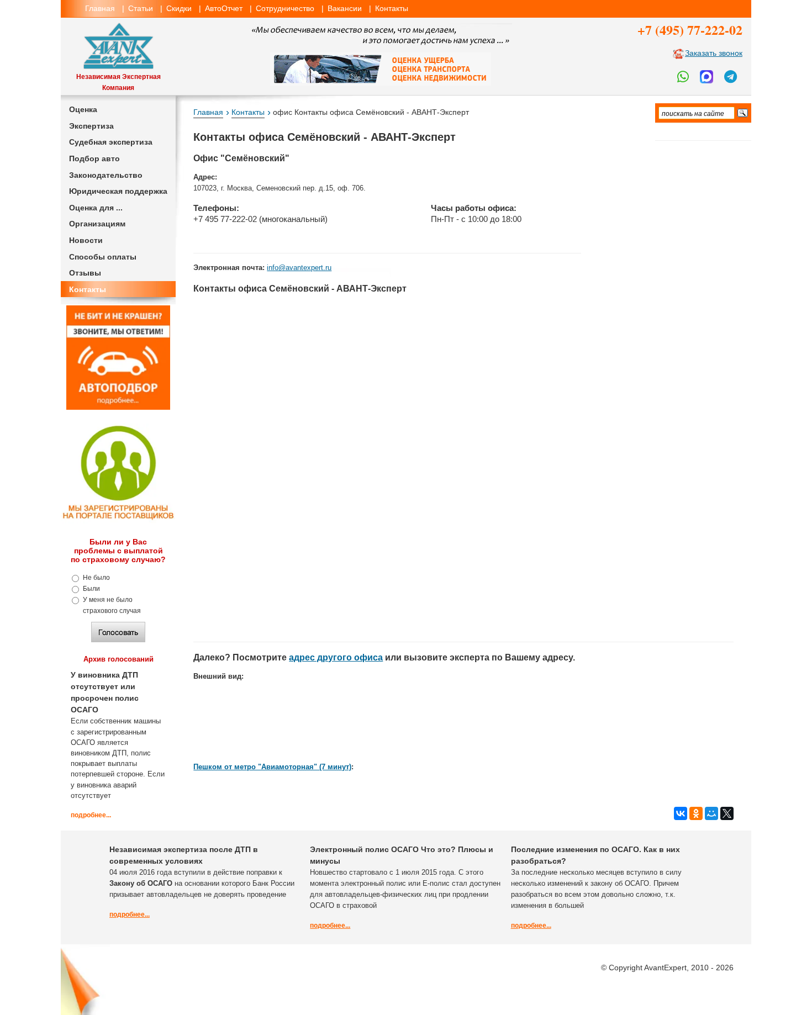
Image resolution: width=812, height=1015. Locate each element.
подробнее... (91, 815)
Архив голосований (118, 659)
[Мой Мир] (711, 813)
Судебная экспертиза (110, 142)
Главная (100, 8)
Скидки (179, 8)
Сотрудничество (285, 8)
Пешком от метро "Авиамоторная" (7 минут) (272, 767)
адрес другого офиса (336, 657)
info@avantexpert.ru (299, 267)
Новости (86, 240)
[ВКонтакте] (680, 813)
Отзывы (85, 272)
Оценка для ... (96, 207)
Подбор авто (94, 158)
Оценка (83, 109)
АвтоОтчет (223, 8)
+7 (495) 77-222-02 (689, 29)
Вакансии (345, 8)
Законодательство (106, 175)
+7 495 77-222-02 (225, 219)
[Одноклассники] (696, 813)
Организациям (97, 223)
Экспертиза (91, 125)
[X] (727, 813)
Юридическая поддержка (118, 191)
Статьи (140, 8)
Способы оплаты (102, 256)
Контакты (391, 8)
